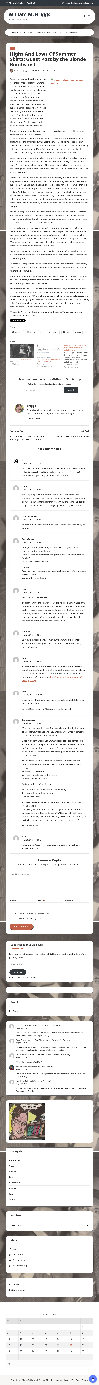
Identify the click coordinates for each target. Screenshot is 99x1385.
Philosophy (14, 1182)
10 (8, 1339)
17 (8, 1345)
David (18, 1025)
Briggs (31, 406)
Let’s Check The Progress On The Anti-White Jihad (48, 360)
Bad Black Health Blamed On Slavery (42, 1025)
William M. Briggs (29, 14)
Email (41, 900)
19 (33, 1345)
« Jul (9, 1364)
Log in (15, 1248)
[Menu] (79, 16)
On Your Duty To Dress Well (21, 359)
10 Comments (50, 71)
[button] (33, 418)
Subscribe (71, 390)
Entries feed (18, 1254)
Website (69, 900)
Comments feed (20, 1260)
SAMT (11, 1193)
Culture (12, 1171)
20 (46, 1345)
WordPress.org (19, 1265)
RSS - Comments (17, 1290)
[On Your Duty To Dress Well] (22, 351)
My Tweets (14, 1011)
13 (46, 1339)
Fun (12, 48)
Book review (15, 1160)
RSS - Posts (14, 1284)
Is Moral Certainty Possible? (41, 1066)
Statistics (13, 1199)
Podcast (13, 1188)
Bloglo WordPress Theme (76, 1380)
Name (14, 900)
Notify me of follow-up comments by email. (33, 913)
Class (11, 1165)
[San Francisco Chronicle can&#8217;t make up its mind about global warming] (77, 356)
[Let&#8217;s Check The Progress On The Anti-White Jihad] (49, 351)
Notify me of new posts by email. (28, 918)
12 (33, 1339)
